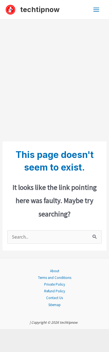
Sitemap (54, 304)
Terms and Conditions (54, 277)
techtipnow (40, 9)
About (54, 271)
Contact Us (54, 297)
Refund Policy (54, 291)
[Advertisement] (54, 77)
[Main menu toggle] (96, 10)
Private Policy (54, 284)
